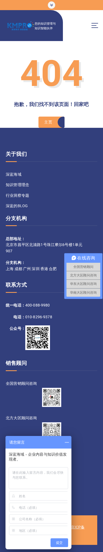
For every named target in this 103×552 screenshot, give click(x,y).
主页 (48, 122)
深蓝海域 (13, 174)
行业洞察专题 (17, 195)
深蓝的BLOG (17, 206)
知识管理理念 (17, 185)
